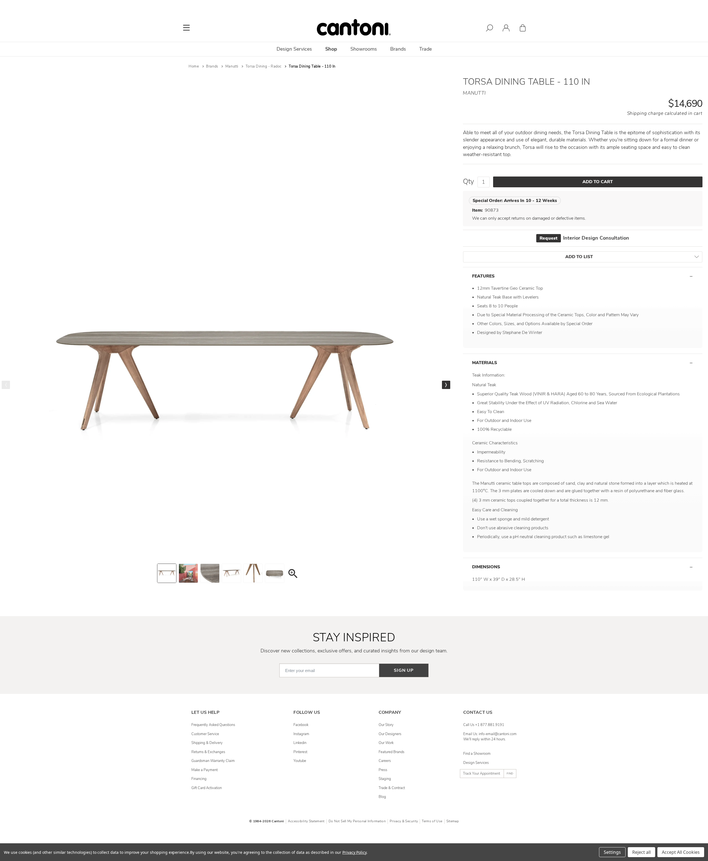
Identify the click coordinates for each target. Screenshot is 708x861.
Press (383, 769)
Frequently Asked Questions (213, 724)
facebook (300, 724)
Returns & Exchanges (208, 752)
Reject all (641, 852)
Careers (385, 760)
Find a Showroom (477, 753)
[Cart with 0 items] (522, 29)
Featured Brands (391, 752)
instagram (301, 734)
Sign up (404, 670)
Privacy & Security (404, 821)
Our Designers (390, 734)
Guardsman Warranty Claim (213, 760)
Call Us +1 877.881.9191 (483, 724)
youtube (299, 760)
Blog (382, 796)
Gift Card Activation (206, 787)
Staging (385, 778)
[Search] (489, 29)
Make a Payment (204, 769)
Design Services (476, 762)
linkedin (299, 742)
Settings (612, 852)
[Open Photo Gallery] (292, 574)
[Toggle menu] (186, 28)
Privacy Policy (354, 852)
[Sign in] (506, 29)
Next (446, 385)
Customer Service (205, 734)
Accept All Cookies (681, 852)
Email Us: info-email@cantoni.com (490, 734)
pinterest (300, 752)
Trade (425, 49)
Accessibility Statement (306, 821)
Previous (6, 385)
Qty (468, 181)
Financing (199, 778)
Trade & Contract (392, 787)
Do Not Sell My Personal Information (357, 821)
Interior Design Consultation (584, 238)
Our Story (386, 724)
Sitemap (452, 821)
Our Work (386, 742)
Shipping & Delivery (207, 742)
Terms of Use (432, 821)
